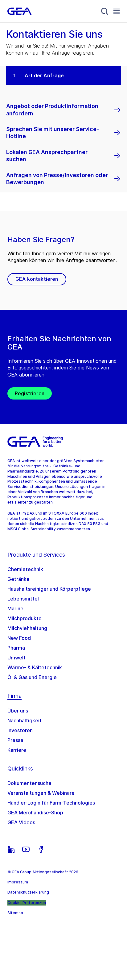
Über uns (17, 711)
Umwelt (16, 658)
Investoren (20, 730)
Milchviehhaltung (27, 628)
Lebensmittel (23, 599)
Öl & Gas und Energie (32, 677)
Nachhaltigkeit (24, 720)
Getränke (18, 579)
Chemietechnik (25, 569)
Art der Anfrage (44, 75)
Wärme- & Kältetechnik (34, 667)
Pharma (16, 648)
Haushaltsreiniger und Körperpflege (49, 589)
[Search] (105, 11)
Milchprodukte (24, 618)
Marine (15, 608)
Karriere (16, 750)
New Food (19, 638)
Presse (15, 740)
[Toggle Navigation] (116, 11)
